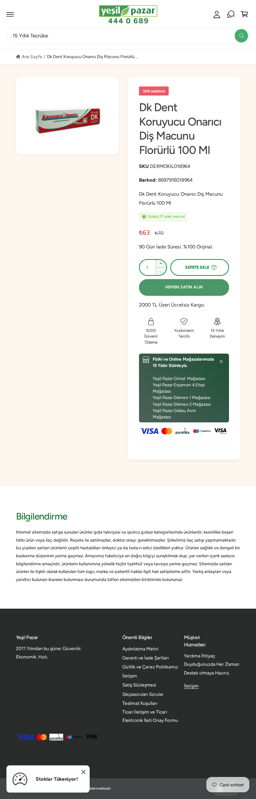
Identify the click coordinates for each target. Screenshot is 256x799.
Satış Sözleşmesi (139, 684)
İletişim (129, 675)
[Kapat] (221, 362)
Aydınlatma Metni (140, 648)
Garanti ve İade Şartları (145, 657)
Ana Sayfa (32, 56)
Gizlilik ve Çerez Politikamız (150, 666)
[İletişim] (231, 14)
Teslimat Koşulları (139, 703)
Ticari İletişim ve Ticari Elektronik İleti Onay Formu (150, 716)
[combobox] (128, 35)
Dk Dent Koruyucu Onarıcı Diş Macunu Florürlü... (92, 56)
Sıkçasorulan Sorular (143, 694)
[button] (10, 14)
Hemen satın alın (184, 286)
